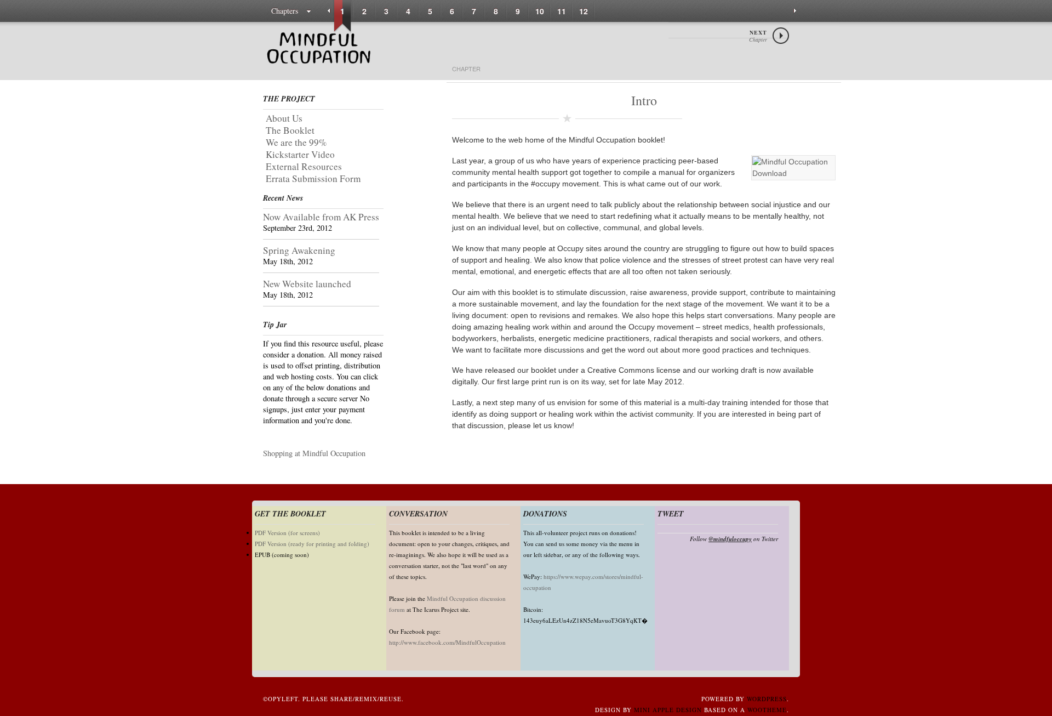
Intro (644, 100)
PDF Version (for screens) (287, 533)
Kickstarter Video (300, 154)
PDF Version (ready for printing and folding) (312, 543)
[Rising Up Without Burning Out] (318, 63)
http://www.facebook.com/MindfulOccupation (447, 642)
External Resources (304, 166)
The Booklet (290, 130)
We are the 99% (296, 142)
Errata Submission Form (313, 178)
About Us (284, 118)
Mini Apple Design (668, 710)
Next (758, 36)
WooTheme (767, 710)
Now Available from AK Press (321, 217)
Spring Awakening (299, 250)
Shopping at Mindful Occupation (314, 453)
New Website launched (307, 283)
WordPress (767, 699)
